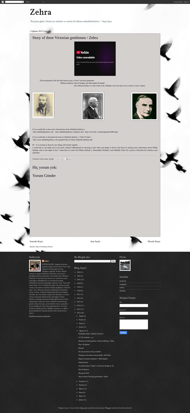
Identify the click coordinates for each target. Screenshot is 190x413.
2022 (79, 276)
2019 (79, 287)
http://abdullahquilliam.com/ (43, 132)
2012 (79, 313)
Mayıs (81, 389)
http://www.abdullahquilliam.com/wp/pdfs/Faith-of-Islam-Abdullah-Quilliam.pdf (62, 140)
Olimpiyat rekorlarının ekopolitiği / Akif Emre (94, 355)
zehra (47, 261)
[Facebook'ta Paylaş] (67, 159)
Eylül (81, 327)
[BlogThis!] (62, 159)
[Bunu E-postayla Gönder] (60, 159)
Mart (81, 396)
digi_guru (83, 408)
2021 (79, 279)
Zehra (41, 12)
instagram (123, 284)
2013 (79, 309)
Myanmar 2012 (83, 373)
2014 (79, 305)
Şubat (81, 400)
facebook (123, 281)
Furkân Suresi (83, 362)
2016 (79, 298)
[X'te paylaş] (65, 159)
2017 (79, 294)
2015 (79, 302)
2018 (79, 291)
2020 (79, 283)
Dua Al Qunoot (83, 369)
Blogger (108, 408)
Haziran (82, 385)
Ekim (81, 323)
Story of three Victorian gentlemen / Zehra (93, 377)
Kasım (81, 320)
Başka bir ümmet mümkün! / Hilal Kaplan (93, 359)
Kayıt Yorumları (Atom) (44, 247)
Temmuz (82, 381)
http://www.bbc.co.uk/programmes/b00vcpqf (101, 132)
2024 (79, 272)
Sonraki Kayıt (36, 241)
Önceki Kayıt (154, 241)
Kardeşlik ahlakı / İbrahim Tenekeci (90, 334)
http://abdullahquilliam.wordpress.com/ (69, 132)
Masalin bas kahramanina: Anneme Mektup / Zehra (96, 341)
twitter (122, 287)
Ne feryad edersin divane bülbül (89, 352)
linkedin (123, 291)
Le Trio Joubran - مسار (85, 337)
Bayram (81, 348)
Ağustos (82, 331)
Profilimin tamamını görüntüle (39, 316)
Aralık (81, 316)
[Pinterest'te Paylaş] (70, 159)
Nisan (81, 392)
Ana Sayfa (95, 241)
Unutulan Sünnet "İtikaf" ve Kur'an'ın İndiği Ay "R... (96, 366)
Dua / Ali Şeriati (84, 344)
